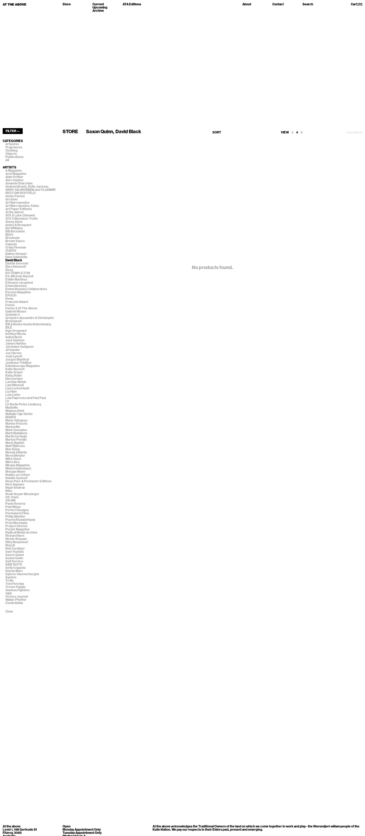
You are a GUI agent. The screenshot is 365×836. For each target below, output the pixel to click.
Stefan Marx (14, 571)
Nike (8, 491)
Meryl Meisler (15, 456)
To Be (9, 580)
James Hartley (15, 343)
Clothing (11, 150)
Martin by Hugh (16, 436)
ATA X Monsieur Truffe (21, 218)
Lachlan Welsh (15, 382)
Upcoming (99, 7)
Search (307, 4)
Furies (10, 305)
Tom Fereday (14, 584)
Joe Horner (13, 353)
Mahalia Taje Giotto (19, 414)
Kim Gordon (14, 379)
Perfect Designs (17, 510)
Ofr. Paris (12, 497)
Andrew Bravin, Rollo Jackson (27, 186)
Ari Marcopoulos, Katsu (22, 206)
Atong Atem (13, 222)
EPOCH (10, 295)
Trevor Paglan (15, 587)
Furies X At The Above (21, 308)
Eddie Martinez (16, 279)
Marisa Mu (12, 427)
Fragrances (13, 147)
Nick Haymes (14, 484)
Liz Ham (11, 391)
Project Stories (16, 526)
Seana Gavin (14, 558)
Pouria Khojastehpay (20, 520)
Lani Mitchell (14, 385)
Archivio (11, 199)
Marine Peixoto (16, 423)
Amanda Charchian (19, 183)
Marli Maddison (16, 433)
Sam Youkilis (14, 552)
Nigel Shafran (15, 488)
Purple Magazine (17, 529)
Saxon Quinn (14, 555)
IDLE (8, 327)
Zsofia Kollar (14, 603)
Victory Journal (16, 596)
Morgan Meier (15, 472)
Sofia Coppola (15, 568)
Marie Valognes (16, 420)
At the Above (14, 212)
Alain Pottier (14, 177)
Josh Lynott (13, 356)
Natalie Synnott (16, 478)
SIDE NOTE (13, 564)
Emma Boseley (16, 286)
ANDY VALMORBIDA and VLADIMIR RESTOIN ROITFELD (30, 191)
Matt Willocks (15, 446)
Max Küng (12, 449)
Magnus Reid (14, 411)
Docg (9, 270)
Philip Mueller (15, 516)
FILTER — (13, 131)
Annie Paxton (15, 196)
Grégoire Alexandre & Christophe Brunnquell (29, 319)
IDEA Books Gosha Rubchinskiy (28, 324)
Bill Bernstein (15, 231)
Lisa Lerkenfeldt (17, 388)
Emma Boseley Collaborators (26, 289)
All (7, 160)
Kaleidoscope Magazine (22, 366)
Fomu (9, 299)
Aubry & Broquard (18, 225)
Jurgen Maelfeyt (17, 359)
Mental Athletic (16, 452)
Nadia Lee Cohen (17, 475)
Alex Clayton (14, 180)
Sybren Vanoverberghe (22, 574)
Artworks (12, 144)
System (10, 577)
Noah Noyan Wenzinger (22, 494)
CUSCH (10, 251)
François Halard (16, 302)
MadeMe (11, 407)
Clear (9, 611)
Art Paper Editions (18, 209)
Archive (98, 11)
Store (67, 4)
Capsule (11, 244)
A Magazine (13, 170)
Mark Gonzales (16, 430)
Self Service (14, 561)
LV (7, 401)
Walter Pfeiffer (15, 600)
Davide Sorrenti (16, 263)
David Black (13, 260)
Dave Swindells (16, 257)
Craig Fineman (15, 247)
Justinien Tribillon (18, 363)
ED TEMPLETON (17, 273)
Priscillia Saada (16, 523)
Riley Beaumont (16, 542)
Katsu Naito (13, 375)
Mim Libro (12, 462)
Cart (356, 4)
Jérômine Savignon (19, 347)
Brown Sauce (15, 241)
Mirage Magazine (17, 465)
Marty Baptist (14, 443)
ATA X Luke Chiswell (20, 215)
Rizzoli (10, 545)
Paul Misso (13, 507)
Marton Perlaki (16, 439)
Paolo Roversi (15, 504)
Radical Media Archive (21, 532)
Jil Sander (12, 350)
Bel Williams (14, 228)
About (246, 4)
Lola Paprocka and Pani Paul (25, 398)
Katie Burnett (15, 369)
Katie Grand (13, 372)
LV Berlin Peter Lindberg (23, 404)
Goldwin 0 (12, 315)
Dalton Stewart (16, 254)
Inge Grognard (15, 331)
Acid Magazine (15, 174)
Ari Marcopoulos (17, 202)
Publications (14, 157)
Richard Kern (14, 536)
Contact (278, 4)
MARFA (10, 417)
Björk (9, 234)
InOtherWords (15, 334)
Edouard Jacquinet (19, 283)
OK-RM (10, 500)
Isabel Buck (13, 337)
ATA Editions (132, 4)
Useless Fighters (17, 590)
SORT (216, 132)
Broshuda (12, 238)
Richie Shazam (16, 539)
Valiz (8, 593)
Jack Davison (15, 340)
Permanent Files (17, 513)
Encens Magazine (18, 292)
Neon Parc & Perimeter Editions (28, 481)
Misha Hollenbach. (18, 468)
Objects (11, 154)
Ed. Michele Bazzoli (19, 276)
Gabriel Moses (15, 311)
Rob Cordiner (15, 548)
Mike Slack (13, 459)
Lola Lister (13, 395)
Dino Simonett (15, 267)
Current (98, 4)
